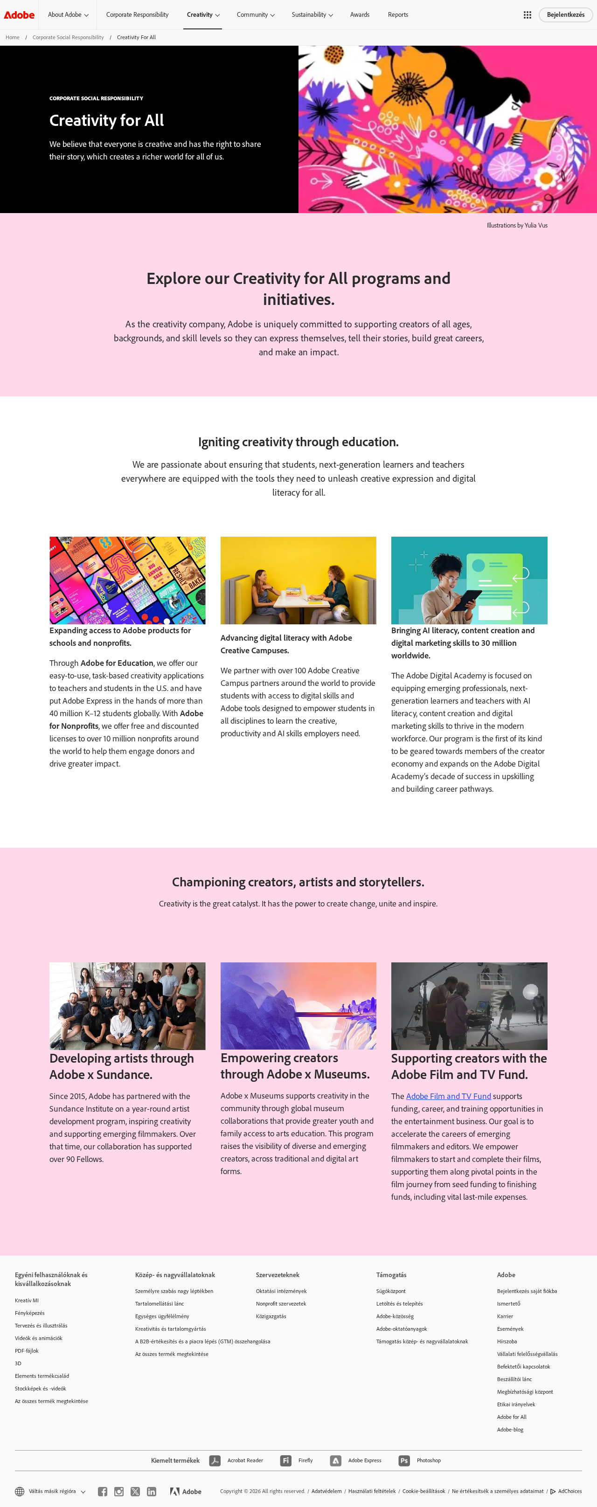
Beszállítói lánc (514, 1379)
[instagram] (119, 1491)
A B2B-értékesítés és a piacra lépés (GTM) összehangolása (181, 1341)
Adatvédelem (327, 1491)
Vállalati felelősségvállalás (527, 1354)
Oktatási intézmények (281, 1291)
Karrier (505, 1316)
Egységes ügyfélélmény (162, 1316)
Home (13, 37)
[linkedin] (151, 1491)
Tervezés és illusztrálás (41, 1325)
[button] (527, 14)
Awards (359, 15)
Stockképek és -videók (40, 1388)
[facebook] (102, 1491)
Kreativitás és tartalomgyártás (170, 1329)
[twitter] (135, 1491)
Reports (398, 15)
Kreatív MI (27, 1300)
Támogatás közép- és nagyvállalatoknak (422, 1341)
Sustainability (309, 15)
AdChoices (570, 1491)
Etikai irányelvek (516, 1404)
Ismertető (509, 1303)
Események (510, 1329)
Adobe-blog (510, 1429)
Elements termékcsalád (42, 1376)
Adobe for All (512, 1417)
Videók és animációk (38, 1338)
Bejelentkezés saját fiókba (527, 1291)
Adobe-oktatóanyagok (401, 1329)
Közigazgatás (271, 1316)
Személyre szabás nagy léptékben (174, 1291)
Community (252, 15)
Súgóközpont (391, 1291)
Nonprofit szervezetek (281, 1303)
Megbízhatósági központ (525, 1392)
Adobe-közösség (395, 1316)
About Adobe (65, 15)
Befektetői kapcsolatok (523, 1366)
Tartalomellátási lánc (159, 1303)
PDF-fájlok (27, 1351)
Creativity (200, 15)
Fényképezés (30, 1313)
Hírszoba (507, 1341)
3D (18, 1363)
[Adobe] (19, 14)
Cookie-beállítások (424, 1491)
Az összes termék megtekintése (51, 1401)
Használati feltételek (372, 1491)
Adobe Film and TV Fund (448, 1096)
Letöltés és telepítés (399, 1303)
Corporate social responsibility (68, 37)
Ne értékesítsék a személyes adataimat (498, 1491)
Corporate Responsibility (137, 15)
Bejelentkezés (566, 15)
